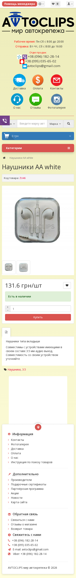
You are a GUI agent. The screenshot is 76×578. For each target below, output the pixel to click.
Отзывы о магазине (24, 524)
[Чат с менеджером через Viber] (5, 120)
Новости (16, 498)
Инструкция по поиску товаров (31, 462)
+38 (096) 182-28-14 (43, 56)
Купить (38, 317)
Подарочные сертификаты (28, 484)
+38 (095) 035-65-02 (40, 61)
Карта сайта (19, 502)
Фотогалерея (20, 444)
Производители (21, 480)
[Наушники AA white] (38, 222)
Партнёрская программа (27, 489)
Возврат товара (22, 529)
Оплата (16, 453)
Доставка (17, 449)
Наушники (14, 369)
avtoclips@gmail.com (43, 66)
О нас (14, 457)
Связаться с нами (22, 520)
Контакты (17, 440)
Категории (14, 148)
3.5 (24, 369)
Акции (15, 493)
